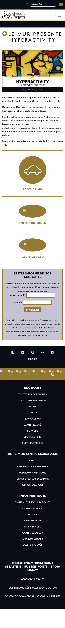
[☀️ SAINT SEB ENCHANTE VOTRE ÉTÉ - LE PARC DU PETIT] (12, 374)
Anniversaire (32, 520)
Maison (32, 412)
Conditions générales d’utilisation (32, 587)
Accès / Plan (33, 189)
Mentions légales (32, 579)
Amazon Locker (32, 538)
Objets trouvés (32, 544)
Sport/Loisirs (32, 436)
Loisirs (32, 514)
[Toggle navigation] (59, 15)
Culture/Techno (32, 443)
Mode (32, 406)
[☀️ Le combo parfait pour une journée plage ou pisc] (53, 374)
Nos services (32, 526)
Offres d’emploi (32, 484)
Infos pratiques (32, 223)
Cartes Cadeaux (32, 532)
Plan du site (52, 596)
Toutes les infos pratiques (32, 502)
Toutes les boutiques (32, 394)
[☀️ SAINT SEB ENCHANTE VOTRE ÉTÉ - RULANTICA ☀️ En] (45, 374)
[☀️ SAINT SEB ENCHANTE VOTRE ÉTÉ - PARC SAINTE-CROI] (20, 374)
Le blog (32, 460)
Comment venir (32, 508)
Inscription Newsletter (32, 466)
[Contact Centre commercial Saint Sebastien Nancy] (61, 4)
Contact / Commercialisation (24, 596)
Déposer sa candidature (32, 478)
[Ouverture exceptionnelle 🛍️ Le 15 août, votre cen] (36, 374)
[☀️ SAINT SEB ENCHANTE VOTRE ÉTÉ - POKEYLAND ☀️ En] (61, 374)
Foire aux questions (32, 472)
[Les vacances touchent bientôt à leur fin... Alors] (4, 374)
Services (32, 430)
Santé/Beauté (32, 424)
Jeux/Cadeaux (32, 418)
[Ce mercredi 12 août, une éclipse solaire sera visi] (28, 374)
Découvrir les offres (32, 400)
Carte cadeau (32, 257)
